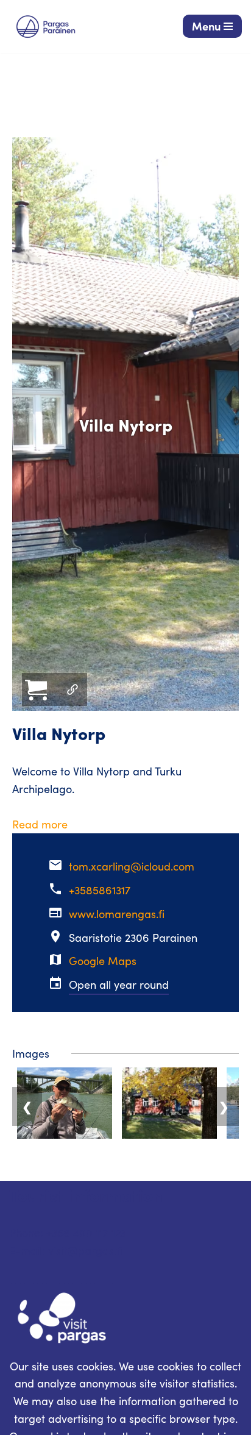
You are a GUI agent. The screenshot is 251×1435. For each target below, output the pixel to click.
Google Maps (102, 960)
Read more (40, 824)
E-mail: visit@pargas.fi (65, 1250)
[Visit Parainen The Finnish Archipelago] (45, 27)
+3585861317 (99, 890)
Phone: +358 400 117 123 (67, 1232)
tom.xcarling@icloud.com (131, 866)
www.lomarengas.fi (116, 913)
